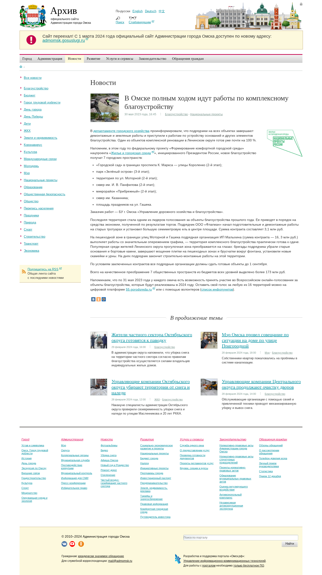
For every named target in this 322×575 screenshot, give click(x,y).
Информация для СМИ (74, 478)
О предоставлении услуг (195, 450)
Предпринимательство (154, 483)
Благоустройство (176, 114)
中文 (162, 11)
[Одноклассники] (98, 299)
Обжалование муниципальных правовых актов (235, 478)
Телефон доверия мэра (273, 458)
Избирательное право (74, 488)
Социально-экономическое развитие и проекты (156, 447)
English (137, 11)
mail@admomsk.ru (120, 561)
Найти (289, 543)
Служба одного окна (192, 445)
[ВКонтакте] (93, 299)
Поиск (120, 22)
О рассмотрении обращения (269, 452)
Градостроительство (33, 478)
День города (28, 463)
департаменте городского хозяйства (121, 131)
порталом (208, 565)
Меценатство (29, 492)
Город (25, 439)
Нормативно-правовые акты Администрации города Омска (236, 448)
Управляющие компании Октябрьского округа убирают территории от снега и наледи (150, 387)
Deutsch (150, 11)
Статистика (266, 471)
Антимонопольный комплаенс (230, 496)
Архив (63, 10)
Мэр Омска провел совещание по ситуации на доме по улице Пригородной (255, 340)
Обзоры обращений (271, 445)
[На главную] (21, 66)
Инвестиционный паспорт (155, 478)
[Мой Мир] (104, 299)
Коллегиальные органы (75, 455)
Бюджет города (149, 458)
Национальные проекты (206, 114)
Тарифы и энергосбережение (151, 497)
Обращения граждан (273, 439)
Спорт (25, 488)
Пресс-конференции (73, 483)
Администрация (72, 439)
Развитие (147, 439)
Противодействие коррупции (71, 467)
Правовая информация (154, 504)
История (26, 458)
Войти (301, 3)
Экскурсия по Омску (33, 468)
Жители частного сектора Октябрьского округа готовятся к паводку (151, 337)
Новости (107, 439)
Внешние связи (30, 473)
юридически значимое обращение (101, 556)
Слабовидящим (140, 22)
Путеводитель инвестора (155, 516)
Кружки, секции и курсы (194, 468)
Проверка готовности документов (192, 457)
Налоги (144, 463)
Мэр (267, 352)
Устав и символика (32, 445)
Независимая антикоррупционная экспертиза (231, 505)
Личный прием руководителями (269, 465)
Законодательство (232, 439)
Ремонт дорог (109, 470)
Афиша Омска (109, 460)
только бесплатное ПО (248, 565)
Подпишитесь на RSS (43, 269)
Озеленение (108, 475)
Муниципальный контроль (76, 473)
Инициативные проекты (154, 468)
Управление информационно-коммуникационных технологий (224, 561)
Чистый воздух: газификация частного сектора (114, 483)
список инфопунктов (217, 289)
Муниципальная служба (75, 460)
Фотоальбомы (109, 445)
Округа (65, 450)
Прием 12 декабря (270, 476)
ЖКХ (157, 399)
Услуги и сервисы (192, 439)
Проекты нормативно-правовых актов (232, 469)
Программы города (151, 473)
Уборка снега (108, 455)
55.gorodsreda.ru (139, 289)
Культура (26, 483)
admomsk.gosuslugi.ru (63, 40)
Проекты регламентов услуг (197, 463)
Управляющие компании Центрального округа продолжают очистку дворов (261, 384)
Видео (104, 450)
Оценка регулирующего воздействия (233, 488)
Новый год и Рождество (115, 465)
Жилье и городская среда (131, 153)
